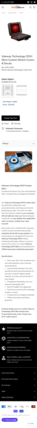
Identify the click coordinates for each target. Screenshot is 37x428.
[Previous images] (5, 162)
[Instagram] (31, 2)
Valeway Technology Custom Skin (19, 70)
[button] (30, 7)
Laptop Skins (12, 13)
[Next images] (32, 162)
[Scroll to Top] (33, 413)
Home (3, 13)
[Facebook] (28, 2)
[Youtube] (34, 2)
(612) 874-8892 (9, 2)
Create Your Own (10, 118)
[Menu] (3, 7)
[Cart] (34, 7)
